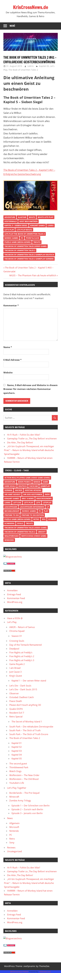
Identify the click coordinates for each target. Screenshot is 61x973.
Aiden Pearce (24, 482)
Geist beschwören (28, 221)
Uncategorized (14, 851)
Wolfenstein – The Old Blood (23, 778)
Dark (45, 482)
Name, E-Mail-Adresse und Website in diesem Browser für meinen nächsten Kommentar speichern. (30, 389)
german (8, 490)
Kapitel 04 (17, 754)
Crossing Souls (16, 640)
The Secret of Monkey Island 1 (27, 721)
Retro (36, 519)
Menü (12, 25)
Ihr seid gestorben (32, 494)
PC (22, 238)
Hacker (18, 490)
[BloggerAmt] (12, 556)
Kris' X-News (28, 498)
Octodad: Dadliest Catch (21, 697)
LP (48, 507)
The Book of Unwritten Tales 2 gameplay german (29, 259)
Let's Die (17, 502)
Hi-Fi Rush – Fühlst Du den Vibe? (23, 434)
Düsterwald (10, 221)
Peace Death (15, 701)
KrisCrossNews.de (30, 7)
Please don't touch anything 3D (25, 704)
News (10, 818)
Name (7, 347)
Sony (11, 842)
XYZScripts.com (45, 971)
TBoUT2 (36, 242)
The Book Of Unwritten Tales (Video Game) (25, 246)
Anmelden (12, 590)
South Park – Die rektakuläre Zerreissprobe (31, 726)
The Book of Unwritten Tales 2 (23, 69)
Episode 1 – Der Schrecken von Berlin (31, 805)
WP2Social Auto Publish (19, 971)
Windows (9, 540)
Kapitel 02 (17, 746)
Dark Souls (10, 486)
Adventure (9, 217)
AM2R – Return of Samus (22, 627)
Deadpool (14, 648)
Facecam (33, 486)
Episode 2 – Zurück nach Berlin (27, 809)
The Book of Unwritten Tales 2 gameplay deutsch (29, 254)
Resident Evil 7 (16, 712)
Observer (14, 693)
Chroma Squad (16, 630)
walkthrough (11, 536)
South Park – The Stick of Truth (25, 730)
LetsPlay (47, 502)
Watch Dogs (15, 771)
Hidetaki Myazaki (33, 490)
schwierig (9, 523)
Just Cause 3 (15, 671)
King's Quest (15, 675)
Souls (20, 523)
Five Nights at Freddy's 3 (21, 660)
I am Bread (14, 667)
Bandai (36, 482)
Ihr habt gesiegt (12, 494)
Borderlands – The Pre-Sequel (24, 792)
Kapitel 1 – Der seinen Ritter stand (29, 680)
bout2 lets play (45, 217)
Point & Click (32, 238)
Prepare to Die (11, 515)
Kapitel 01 (17, 743)
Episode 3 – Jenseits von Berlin (27, 813)
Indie (47, 494)
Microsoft (14, 827)
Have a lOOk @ (15, 618)
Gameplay (45, 486)
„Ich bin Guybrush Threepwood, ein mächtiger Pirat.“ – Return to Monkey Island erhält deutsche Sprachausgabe (29, 450)
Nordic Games (11, 238)
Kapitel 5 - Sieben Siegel (16, 225)
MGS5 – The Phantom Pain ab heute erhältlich (32, 275)
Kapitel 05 (44, 66)
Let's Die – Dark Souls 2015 (23, 689)
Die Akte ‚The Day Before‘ (20, 442)
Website (8, 372)
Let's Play (9, 230)
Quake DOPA (16, 708)
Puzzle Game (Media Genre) (17, 242)
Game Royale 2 (17, 664)
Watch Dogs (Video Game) (33, 536)
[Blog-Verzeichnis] (9, 563)
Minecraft (14, 796)
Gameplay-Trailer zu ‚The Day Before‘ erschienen (32, 438)
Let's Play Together (16, 787)
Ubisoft (42, 532)
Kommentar (11, 305)
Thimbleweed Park (18, 767)
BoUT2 (32, 217)
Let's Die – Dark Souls (20, 685)
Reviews (11, 847)
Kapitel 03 (17, 750)
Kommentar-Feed (16, 598)
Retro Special (16, 716)
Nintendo (14, 830)
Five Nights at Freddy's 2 (21, 656)
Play (46, 511)
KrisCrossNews (44, 498)
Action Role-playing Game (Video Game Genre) (27, 477)
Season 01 (17, 635)
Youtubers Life (16, 782)
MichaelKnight (11, 511)
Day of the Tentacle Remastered (25, 644)
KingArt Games (37, 225)
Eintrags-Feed (14, 594)
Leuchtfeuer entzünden (32, 507)
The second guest (18, 763)
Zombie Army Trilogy (20, 800)
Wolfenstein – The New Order (24, 775)
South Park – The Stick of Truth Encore (28, 734)
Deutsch (22, 486)
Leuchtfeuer (10, 507)
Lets (38, 502)
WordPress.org (14, 602)
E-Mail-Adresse (12, 359)
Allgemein (14, 823)
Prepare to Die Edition (32, 515)
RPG (44, 519)
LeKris (31, 66)
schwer (52, 519)
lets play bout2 (24, 230)
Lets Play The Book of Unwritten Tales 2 (24, 234)
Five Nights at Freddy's (20, 652)
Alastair (22, 217)
